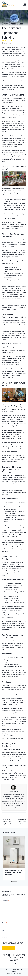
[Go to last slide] (5, 858)
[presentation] (14, 852)
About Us (8, 969)
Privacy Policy (17, 969)
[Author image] (2, 43)
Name (4, 923)
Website (4, 938)
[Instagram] (15, 963)
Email (4, 930)
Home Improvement (7, 40)
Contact (14, 971)
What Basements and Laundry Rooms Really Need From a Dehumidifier (13, 872)
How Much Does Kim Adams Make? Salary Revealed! (7, 820)
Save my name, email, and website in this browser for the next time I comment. (13, 942)
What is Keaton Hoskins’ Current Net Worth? (21, 820)
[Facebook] (12, 963)
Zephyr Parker (8, 43)
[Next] (23, 858)
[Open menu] (24, 4)
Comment (5, 900)
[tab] (11, 881)
